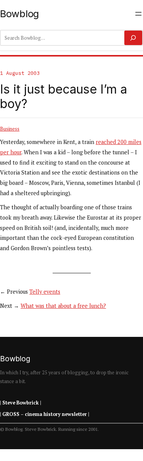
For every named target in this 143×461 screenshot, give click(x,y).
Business (9, 128)
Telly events (44, 291)
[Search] (133, 38)
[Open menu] (138, 13)
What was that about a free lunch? (63, 305)
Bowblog (19, 13)
